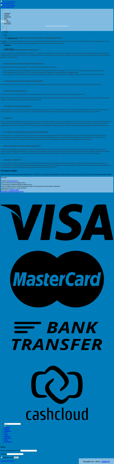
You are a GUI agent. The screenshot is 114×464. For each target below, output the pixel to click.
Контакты (7, 23)
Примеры (7, 17)
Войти (16, 457)
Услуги (6, 15)
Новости (7, 22)
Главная (7, 13)
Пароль (4, 454)
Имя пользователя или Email (10, 450)
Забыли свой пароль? (8, 461)
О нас (6, 434)
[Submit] (5, 426)
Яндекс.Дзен (14, 190)
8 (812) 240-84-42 (12, 181)
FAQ (5, 18)
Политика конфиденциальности (12, 191)
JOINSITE (105, 462)
